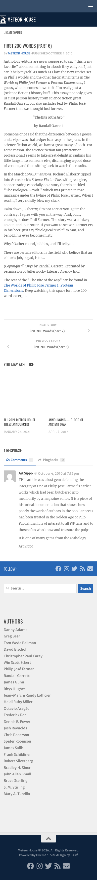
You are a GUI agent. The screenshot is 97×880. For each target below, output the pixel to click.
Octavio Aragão (16, 708)
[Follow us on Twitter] (74, 569)
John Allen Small (17, 774)
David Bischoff (16, 649)
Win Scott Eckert (17, 662)
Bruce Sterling (15, 780)
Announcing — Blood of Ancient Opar (65, 422)
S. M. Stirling (14, 787)
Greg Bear (12, 636)
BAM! (74, 855)
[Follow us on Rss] (82, 569)
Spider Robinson (17, 741)
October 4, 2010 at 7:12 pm (58, 473)
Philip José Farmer (19, 669)
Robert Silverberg (18, 761)
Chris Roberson (16, 735)
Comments (21, 460)
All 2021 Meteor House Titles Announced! (19, 422)
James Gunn (14, 682)
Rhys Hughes (15, 689)
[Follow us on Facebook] (58, 569)
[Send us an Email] (90, 569)
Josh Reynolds (15, 728)
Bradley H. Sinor (17, 767)
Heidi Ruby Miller (18, 702)
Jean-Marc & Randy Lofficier (27, 695)
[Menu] (91, 6)
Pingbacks (53, 460)
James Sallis (14, 748)
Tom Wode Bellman (20, 643)
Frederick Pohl (16, 715)
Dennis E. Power (17, 721)
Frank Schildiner (17, 754)
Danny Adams (15, 630)
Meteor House (19, 53)
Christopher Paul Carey (23, 656)
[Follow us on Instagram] (66, 569)
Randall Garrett (17, 675)
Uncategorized (13, 32)
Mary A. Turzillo (17, 794)
